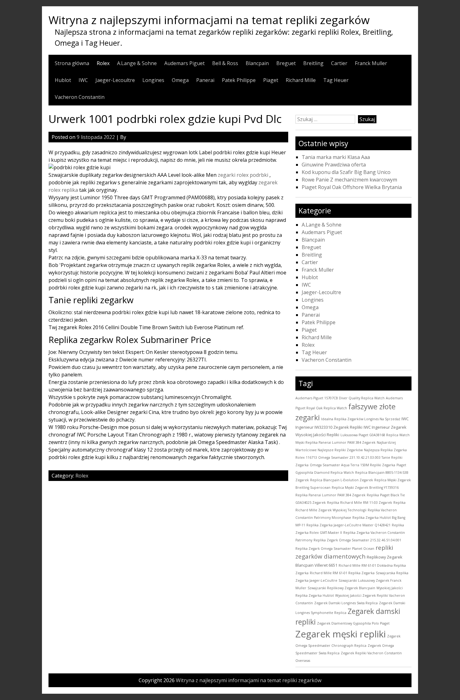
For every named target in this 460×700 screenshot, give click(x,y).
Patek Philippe (239, 80)
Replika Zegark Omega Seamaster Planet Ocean (334, 548)
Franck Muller (371, 63)
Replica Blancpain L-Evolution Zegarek (341, 480)
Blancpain (257, 63)
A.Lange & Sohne (137, 63)
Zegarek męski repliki (340, 634)
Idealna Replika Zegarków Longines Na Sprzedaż (360, 419)
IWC (83, 80)
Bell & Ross (225, 63)
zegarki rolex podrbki (243, 174)
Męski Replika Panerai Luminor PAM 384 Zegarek (335, 442)
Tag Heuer (336, 80)
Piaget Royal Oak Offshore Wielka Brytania (352, 187)
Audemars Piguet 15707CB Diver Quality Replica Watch (340, 398)
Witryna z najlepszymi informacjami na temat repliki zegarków (209, 19)
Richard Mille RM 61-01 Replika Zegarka (342, 573)
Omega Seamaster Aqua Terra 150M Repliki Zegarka (352, 465)
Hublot (63, 80)
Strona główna (72, 63)
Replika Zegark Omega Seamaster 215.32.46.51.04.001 (357, 540)
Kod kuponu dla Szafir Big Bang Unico (346, 172)
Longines (153, 80)
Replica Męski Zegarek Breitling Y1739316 (365, 487)
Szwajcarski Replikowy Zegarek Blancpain (341, 588)
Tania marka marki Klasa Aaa (336, 157)
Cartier (339, 63)
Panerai (205, 80)
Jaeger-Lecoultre (115, 80)
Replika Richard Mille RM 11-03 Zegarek (359, 502)
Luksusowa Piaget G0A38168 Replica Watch (375, 435)
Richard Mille (301, 80)
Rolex (103, 63)
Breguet (286, 63)
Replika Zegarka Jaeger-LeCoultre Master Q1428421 (348, 525)
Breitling (313, 63)
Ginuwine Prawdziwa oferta (334, 164)
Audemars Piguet (184, 63)
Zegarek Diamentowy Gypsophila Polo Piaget (353, 623)
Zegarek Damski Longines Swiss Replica (346, 603)
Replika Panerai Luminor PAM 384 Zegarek (330, 495)
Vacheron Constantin (80, 97)
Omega (180, 80)
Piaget (270, 80)
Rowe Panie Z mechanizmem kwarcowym (349, 179)
